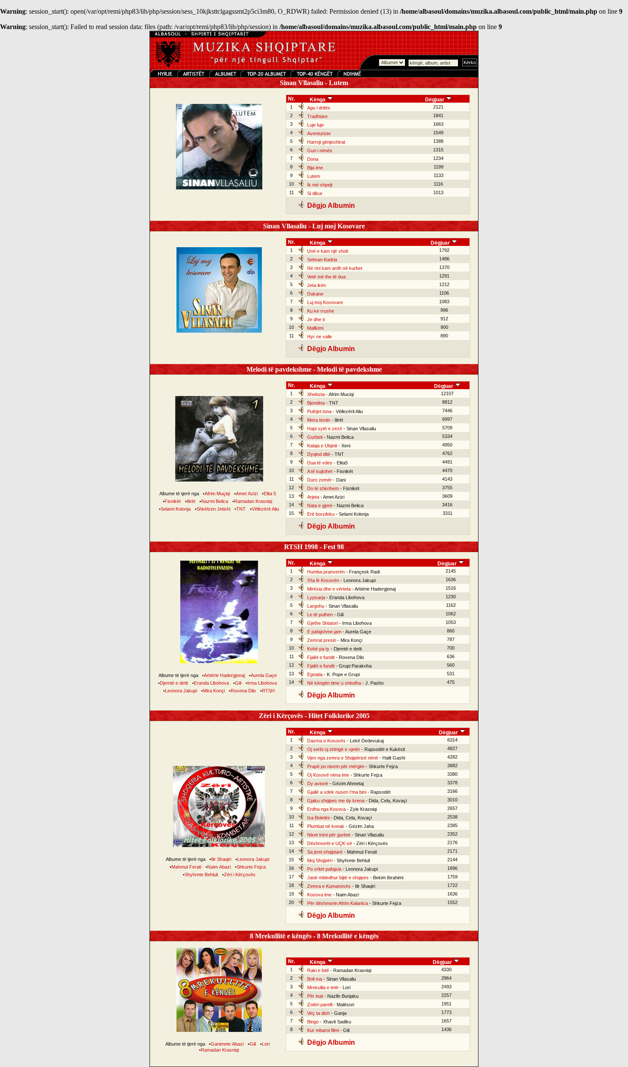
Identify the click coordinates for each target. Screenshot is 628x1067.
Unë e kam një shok (328, 251)
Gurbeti (315, 437)
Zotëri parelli (319, 1004)
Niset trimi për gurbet (328, 834)
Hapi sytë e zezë (324, 428)
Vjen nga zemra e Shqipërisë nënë (342, 757)
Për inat (315, 996)
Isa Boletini (318, 817)
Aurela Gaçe (264, 675)
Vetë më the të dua (326, 276)
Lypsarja (316, 597)
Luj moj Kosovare (325, 302)
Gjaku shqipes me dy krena (335, 800)
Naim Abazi (219, 866)
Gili (238, 683)
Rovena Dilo (243, 690)
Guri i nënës (319, 150)
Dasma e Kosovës (326, 740)
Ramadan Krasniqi (253, 501)
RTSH (268, 690)
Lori (266, 1043)
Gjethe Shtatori (322, 623)
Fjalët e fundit (321, 657)
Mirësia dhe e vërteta (329, 588)
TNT (241, 508)
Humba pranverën (326, 571)
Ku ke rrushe (320, 310)
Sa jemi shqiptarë (325, 851)
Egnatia (315, 674)
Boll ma (314, 978)
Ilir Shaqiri (221, 859)
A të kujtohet (319, 471)
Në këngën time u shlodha (334, 683)
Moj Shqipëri (319, 860)
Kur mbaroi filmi (323, 1030)
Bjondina (316, 402)
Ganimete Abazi (227, 1043)
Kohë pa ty (318, 648)
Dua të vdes (319, 462)
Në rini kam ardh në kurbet (334, 268)
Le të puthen (320, 614)
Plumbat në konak (325, 826)
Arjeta (313, 497)
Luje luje (315, 124)
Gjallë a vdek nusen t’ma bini (336, 792)
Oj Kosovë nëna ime (328, 774)
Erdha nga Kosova (326, 809)
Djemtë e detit (174, 683)
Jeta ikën (316, 285)
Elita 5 (270, 493)
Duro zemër (319, 479)
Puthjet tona (319, 411)
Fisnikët (172, 501)
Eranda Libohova (211, 683)
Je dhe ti (316, 319)
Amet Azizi (247, 493)
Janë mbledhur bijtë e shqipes (338, 877)
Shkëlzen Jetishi (213, 508)
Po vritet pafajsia (324, 869)
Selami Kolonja (176, 508)
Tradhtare (317, 116)
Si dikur (315, 193)
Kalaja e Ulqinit (322, 445)
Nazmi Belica (214, 501)
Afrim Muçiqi (217, 493)
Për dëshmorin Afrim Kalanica (337, 903)
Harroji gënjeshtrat (326, 142)
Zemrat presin (321, 640)
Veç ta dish (318, 1013)
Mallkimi (315, 328)
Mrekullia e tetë (322, 987)
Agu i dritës (318, 107)
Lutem (313, 176)
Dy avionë (317, 783)
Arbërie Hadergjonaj (224, 675)
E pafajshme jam (324, 631)
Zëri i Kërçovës (239, 874)
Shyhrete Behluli (201, 874)
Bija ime (315, 167)
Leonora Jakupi (181, 690)
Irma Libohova (262, 683)
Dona (312, 159)
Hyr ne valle (319, 336)
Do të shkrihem (323, 488)
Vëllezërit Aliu (265, 508)
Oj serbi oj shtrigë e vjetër (333, 749)
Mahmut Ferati (186, 866)
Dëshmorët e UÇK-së (329, 843)
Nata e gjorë (319, 505)
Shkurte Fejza (251, 866)
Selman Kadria (322, 259)
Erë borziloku (321, 514)
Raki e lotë (318, 970)
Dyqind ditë (318, 454)
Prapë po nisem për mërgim (335, 766)
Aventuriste (319, 133)
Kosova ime (319, 894)
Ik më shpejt (319, 184)
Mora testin (318, 420)
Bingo (313, 1021)
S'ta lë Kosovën (323, 580)
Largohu (315, 606)
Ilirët (191, 501)
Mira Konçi (214, 690)
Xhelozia (316, 394)
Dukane (315, 293)
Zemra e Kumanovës (329, 886)
